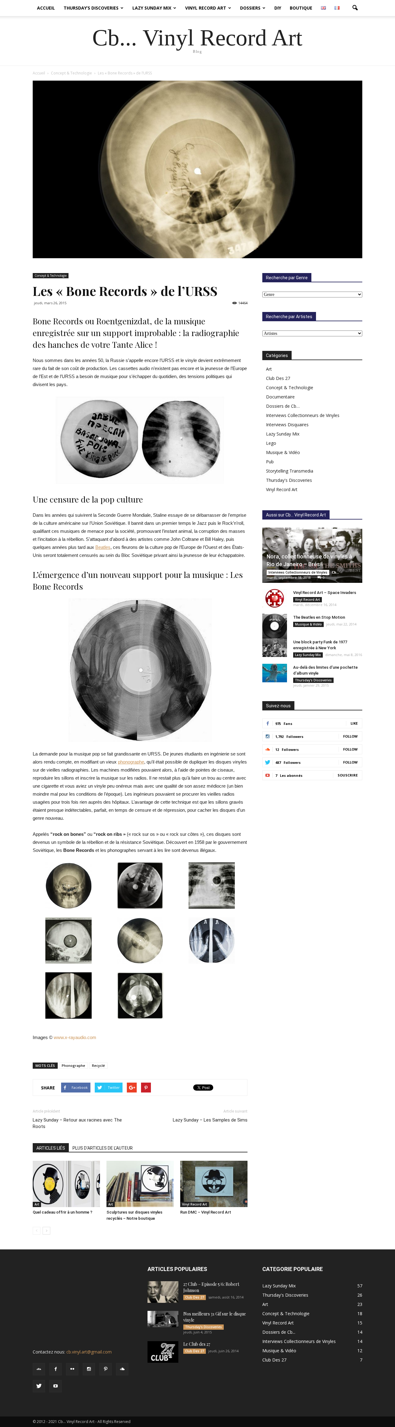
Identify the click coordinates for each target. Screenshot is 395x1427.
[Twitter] (39, 1386)
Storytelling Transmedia (289, 471)
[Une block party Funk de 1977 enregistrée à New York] (274, 647)
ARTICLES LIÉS (50, 1148)
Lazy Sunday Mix (151, 8)
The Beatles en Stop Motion (319, 617)
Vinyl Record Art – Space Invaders (324, 592)
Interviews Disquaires (287, 424)
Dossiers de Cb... (278, 1332)
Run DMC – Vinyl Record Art (205, 1212)
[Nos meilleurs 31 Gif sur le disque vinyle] (163, 1319)
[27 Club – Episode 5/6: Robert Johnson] (163, 1292)
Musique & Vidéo (283, 452)
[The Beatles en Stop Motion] (274, 626)
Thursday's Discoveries (289, 480)
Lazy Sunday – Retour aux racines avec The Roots (77, 1123)
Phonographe (73, 1065)
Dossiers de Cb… (283, 406)
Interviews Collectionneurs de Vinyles (302, 415)
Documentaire (280, 397)
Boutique (301, 8)
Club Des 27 (278, 378)
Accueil (46, 8)
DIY (277, 8)
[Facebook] (55, 1369)
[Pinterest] (105, 1369)
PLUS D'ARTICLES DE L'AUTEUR (103, 1148)
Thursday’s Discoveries (91, 8)
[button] (354, 8)
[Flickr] (72, 1369)
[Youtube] (55, 1386)
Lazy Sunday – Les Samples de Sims (210, 1120)
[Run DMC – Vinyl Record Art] (213, 1184)
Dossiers (250, 8)
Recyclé (98, 1065)
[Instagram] (89, 1369)
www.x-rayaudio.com (75, 1037)
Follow (350, 736)
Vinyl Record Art (205, 8)
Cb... (335, 572)
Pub (270, 462)
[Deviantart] (39, 1369)
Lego (271, 443)
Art (37, 1204)
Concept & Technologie (51, 275)
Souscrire (348, 775)
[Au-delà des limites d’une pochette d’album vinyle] (274, 673)
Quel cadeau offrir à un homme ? (62, 1212)
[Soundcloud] (122, 1369)
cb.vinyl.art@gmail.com (89, 1352)
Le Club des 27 (196, 1344)
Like (354, 723)
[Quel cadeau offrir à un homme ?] (66, 1184)
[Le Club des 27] (163, 1352)
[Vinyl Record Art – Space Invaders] (274, 598)
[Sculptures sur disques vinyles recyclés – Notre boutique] (140, 1184)
